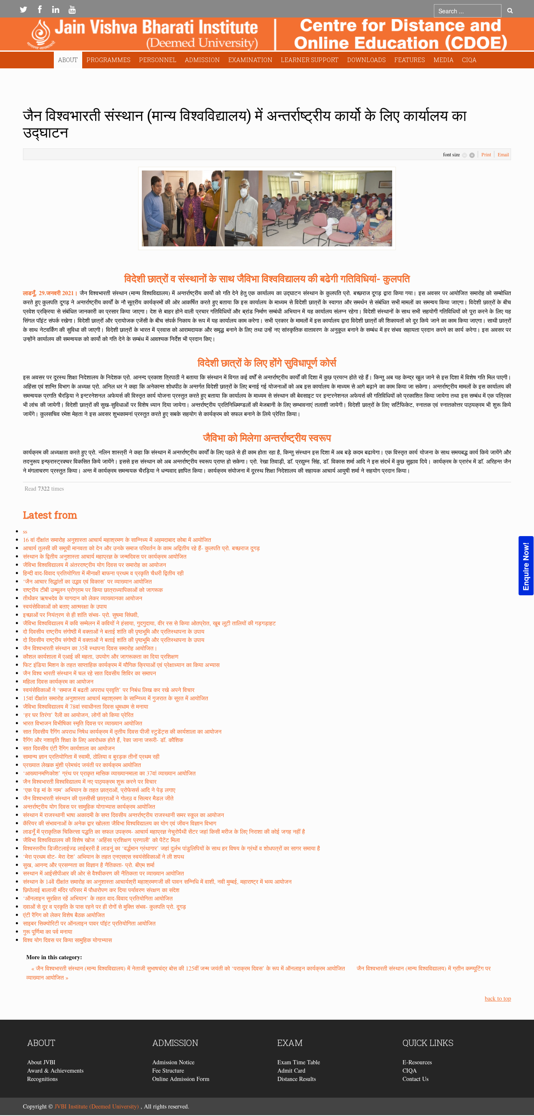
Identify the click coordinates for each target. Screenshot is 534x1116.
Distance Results (296, 1079)
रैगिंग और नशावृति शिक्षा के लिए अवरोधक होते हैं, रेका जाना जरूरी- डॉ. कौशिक (103, 740)
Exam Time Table (298, 1062)
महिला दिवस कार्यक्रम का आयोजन (58, 681)
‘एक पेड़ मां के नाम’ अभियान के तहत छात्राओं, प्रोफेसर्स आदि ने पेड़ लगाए (99, 790)
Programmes (108, 60)
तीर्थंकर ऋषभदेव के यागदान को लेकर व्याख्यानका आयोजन (82, 598)
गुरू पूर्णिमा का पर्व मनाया (47, 931)
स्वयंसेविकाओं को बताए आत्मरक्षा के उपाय (65, 606)
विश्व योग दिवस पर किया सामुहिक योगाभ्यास (67, 940)
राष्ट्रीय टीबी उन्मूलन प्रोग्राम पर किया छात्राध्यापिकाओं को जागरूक (93, 590)
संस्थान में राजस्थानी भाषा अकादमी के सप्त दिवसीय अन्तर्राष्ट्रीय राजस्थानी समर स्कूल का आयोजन (123, 815)
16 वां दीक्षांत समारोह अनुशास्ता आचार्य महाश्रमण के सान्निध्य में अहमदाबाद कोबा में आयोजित (117, 540)
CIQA (469, 60)
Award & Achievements (55, 1070)
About (68, 60)
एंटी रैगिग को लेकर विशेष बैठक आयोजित (64, 915)
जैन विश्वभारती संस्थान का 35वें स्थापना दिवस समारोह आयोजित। (90, 648)
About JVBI (41, 1062)
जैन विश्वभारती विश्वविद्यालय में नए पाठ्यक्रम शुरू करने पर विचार (89, 781)
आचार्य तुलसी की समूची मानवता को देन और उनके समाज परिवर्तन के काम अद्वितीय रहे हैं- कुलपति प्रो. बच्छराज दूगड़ (141, 548)
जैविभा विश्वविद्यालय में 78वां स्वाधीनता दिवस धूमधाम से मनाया (85, 706)
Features (409, 60)
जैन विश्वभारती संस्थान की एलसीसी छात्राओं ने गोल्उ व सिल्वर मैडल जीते (98, 798)
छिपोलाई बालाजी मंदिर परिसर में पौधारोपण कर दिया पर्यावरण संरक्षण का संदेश (101, 890)
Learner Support (310, 60)
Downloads (366, 60)
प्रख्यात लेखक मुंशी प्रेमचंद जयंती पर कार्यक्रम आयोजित (82, 765)
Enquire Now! (525, 566)
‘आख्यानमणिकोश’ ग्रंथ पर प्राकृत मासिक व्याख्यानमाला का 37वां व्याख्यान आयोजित (109, 773)
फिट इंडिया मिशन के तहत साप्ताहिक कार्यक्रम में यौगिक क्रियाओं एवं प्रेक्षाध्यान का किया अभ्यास (121, 665)
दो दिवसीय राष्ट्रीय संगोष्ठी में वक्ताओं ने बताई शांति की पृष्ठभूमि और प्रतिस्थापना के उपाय (113, 631)
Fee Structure (168, 1070)
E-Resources (417, 1062)
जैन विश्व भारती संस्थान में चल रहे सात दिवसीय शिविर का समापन (89, 673)
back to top (498, 998)
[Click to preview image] (267, 207)
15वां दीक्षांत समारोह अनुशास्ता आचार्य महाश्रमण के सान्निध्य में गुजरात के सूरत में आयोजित (115, 698)
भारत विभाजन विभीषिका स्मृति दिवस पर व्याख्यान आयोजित (82, 723)
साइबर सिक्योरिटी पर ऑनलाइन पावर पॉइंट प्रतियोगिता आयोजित (89, 923)
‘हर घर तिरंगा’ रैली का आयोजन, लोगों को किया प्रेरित (78, 715)
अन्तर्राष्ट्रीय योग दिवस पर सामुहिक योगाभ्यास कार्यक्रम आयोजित (89, 806)
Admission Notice (173, 1062)
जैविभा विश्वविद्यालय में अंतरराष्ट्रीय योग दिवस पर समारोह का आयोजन (94, 565)
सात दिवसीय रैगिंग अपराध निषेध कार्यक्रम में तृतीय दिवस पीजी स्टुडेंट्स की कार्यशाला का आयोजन (122, 731)
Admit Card (291, 1070)
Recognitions (42, 1079)
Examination (250, 60)
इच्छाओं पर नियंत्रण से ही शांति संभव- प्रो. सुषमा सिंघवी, (81, 615)
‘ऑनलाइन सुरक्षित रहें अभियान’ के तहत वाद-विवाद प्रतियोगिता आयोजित (98, 898)
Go (510, 11)
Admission (202, 60)
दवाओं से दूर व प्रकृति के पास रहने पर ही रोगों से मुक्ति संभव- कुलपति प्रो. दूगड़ (104, 906)
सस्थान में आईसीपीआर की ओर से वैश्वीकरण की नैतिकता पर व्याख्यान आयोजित (103, 873)
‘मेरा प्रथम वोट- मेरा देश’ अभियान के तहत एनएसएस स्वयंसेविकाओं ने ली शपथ (103, 856)
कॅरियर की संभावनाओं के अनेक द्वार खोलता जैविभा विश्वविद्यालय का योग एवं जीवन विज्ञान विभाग (119, 823)
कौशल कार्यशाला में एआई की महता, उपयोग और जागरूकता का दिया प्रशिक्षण (101, 656)
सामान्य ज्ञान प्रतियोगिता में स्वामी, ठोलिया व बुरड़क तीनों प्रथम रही (91, 756)
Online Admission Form (180, 1079)
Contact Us (415, 1079)
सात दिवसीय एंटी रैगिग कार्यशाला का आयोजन (69, 748)
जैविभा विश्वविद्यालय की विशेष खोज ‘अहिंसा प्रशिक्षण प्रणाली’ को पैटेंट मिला (101, 840)
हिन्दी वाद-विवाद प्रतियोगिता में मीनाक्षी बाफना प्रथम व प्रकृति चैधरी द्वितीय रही (103, 573)
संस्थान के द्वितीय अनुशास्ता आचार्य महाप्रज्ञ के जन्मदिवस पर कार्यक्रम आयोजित (104, 556)
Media (443, 60)
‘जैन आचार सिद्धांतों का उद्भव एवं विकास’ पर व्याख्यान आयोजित (87, 581)
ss (25, 531)
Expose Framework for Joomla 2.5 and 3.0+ (267, 36)
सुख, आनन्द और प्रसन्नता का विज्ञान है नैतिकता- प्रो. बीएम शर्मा (88, 865)
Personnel (157, 60)
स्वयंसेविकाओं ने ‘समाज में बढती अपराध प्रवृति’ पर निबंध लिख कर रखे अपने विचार (108, 690)
